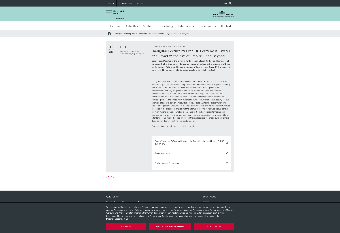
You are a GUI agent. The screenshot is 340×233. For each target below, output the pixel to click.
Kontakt (140, 3)
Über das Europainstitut (115, 202)
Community (208, 26)
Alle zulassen (214, 226)
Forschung (166, 26)
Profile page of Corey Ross (167, 163)
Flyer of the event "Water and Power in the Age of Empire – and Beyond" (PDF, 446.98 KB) (189, 142)
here (169, 126)
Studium (148, 26)
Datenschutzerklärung (117, 219)
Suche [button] (224, 3)
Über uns (114, 26)
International (187, 26)
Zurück (110, 177)
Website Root (109, 33)
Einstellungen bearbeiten (170, 226)
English (111, 3)
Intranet (173, 202)
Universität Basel (126, 3)
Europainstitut (118, 18)
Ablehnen (126, 226)
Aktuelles (132, 26)
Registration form (162, 153)
